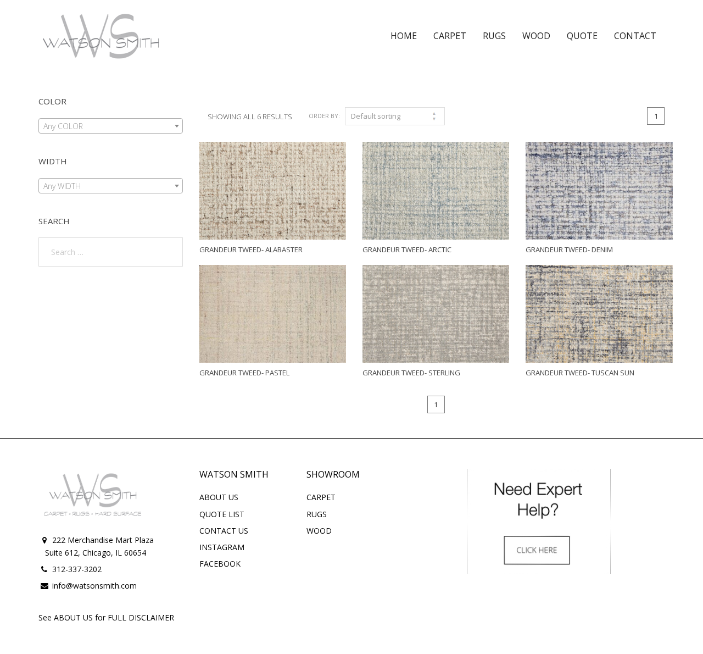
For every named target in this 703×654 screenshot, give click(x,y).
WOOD (319, 530)
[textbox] (110, 126)
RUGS (316, 514)
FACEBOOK (220, 563)
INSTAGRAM (221, 547)
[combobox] (110, 126)
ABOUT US (218, 497)
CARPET (321, 497)
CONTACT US (223, 530)
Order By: (324, 116)
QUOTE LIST (221, 514)
